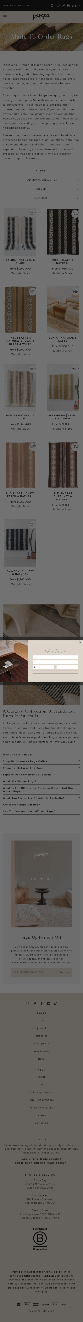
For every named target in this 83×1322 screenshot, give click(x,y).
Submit (55, 672)
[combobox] (35, 667)
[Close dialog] (80, 642)
